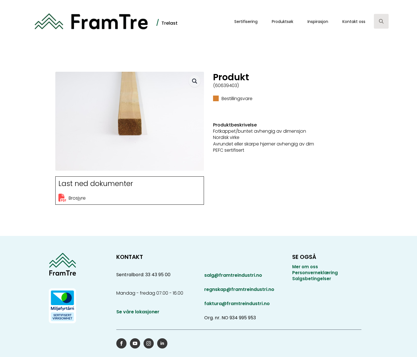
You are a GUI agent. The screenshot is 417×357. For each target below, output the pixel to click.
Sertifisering (246, 21)
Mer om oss (305, 267)
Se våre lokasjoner (137, 312)
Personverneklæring (315, 273)
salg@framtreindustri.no (233, 275)
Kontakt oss (353, 21)
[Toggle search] (381, 21)
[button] (195, 81)
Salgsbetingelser (311, 279)
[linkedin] (162, 343)
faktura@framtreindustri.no (237, 303)
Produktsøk (282, 21)
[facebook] (121, 343)
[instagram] (149, 343)
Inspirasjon (318, 21)
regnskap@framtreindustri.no (239, 289)
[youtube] (135, 343)
